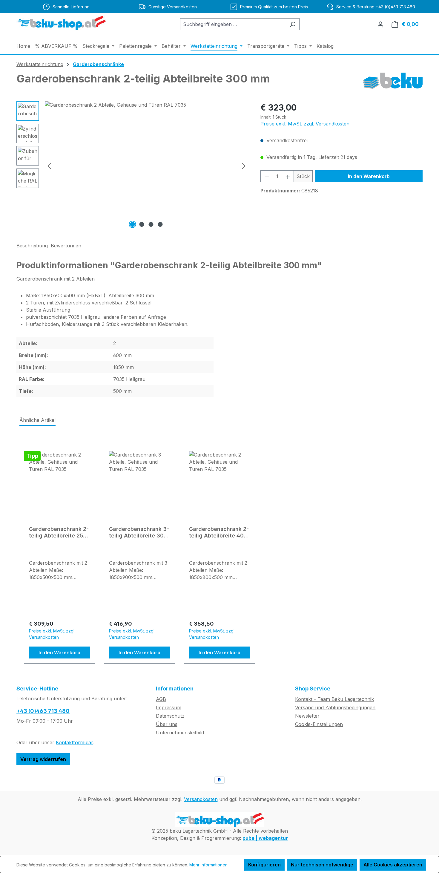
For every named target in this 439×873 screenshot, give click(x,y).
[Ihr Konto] (380, 24)
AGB (161, 699)
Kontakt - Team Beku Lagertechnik (334, 699)
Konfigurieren (264, 865)
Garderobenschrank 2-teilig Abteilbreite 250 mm (59, 532)
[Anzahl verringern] (266, 176)
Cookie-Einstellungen (319, 724)
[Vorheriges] (49, 165)
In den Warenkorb (369, 176)
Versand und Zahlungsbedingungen (335, 707)
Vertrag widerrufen (43, 759)
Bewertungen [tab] (66, 246)
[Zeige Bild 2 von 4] (141, 224)
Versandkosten (201, 799)
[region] (132, 165)
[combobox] (233, 24)
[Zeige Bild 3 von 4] (151, 224)
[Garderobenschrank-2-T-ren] (146, 165)
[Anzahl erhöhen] (288, 176)
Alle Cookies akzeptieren (392, 865)
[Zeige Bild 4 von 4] (160, 224)
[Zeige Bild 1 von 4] (132, 224)
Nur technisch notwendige (322, 865)
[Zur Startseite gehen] (61, 23)
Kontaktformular (74, 742)
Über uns (166, 724)
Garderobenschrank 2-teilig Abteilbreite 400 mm (219, 532)
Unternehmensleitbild (180, 733)
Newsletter (307, 716)
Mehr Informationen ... (210, 864)
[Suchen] (292, 24)
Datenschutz (170, 716)
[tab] (32, 246)
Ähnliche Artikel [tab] (37, 420)
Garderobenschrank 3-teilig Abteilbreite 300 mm (139, 532)
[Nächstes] (243, 165)
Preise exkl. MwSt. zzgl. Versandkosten (304, 124)
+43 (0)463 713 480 (43, 711)
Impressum (168, 707)
